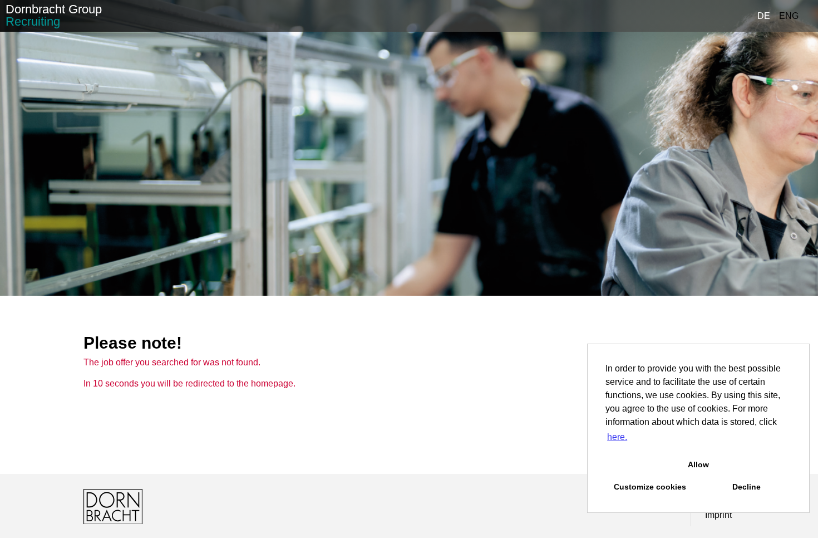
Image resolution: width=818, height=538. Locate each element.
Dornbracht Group (54, 15)
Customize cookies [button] (650, 486)
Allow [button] (698, 464)
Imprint (718, 515)
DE (763, 16)
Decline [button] (746, 486)
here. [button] (617, 437)
